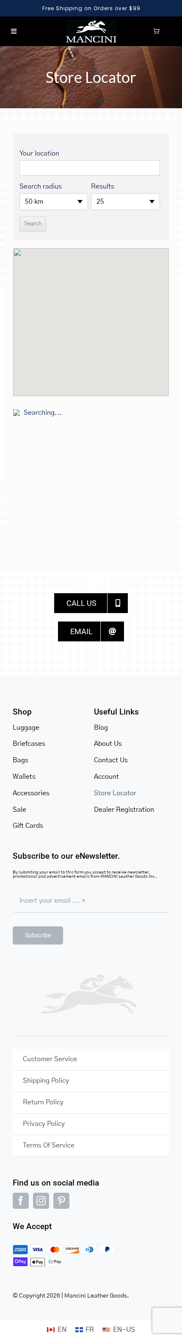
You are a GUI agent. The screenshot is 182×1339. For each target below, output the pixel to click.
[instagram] (41, 1201)
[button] (91, 315)
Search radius (40, 186)
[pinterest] (61, 1201)
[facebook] (21, 1201)
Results (102, 186)
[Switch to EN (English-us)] (118, 1330)
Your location (39, 153)
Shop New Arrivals (92, 8)
